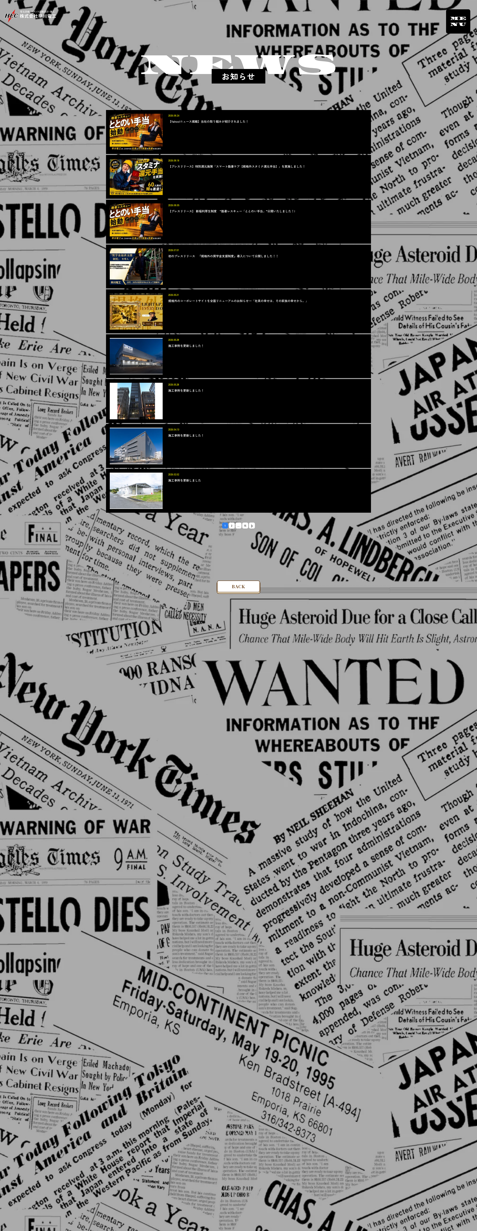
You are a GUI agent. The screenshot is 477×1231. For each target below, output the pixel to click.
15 (245, 525)
